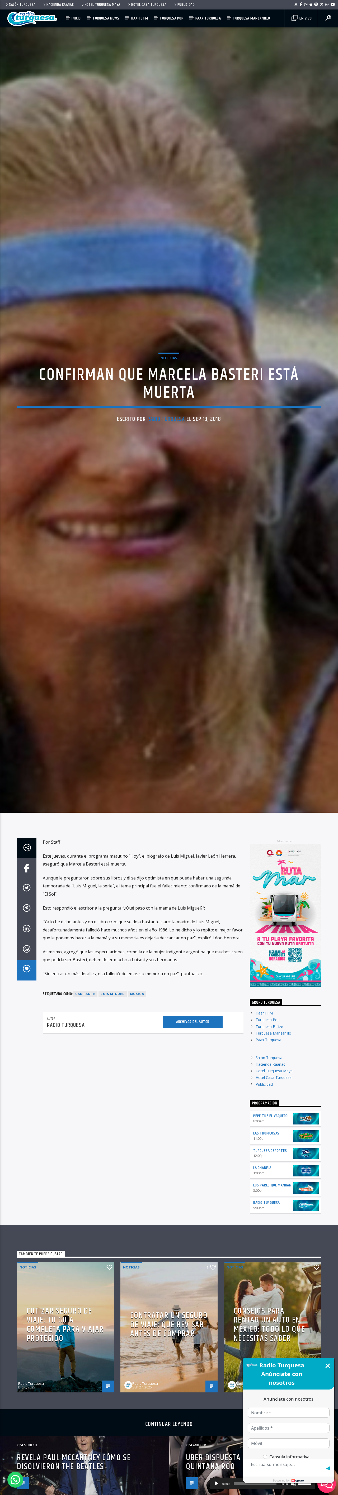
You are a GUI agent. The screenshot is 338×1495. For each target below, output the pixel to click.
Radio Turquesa (166, 443)
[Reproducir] (216, 1483)
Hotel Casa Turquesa (149, 5)
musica (137, 1046)
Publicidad (186, 5)
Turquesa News (106, 18)
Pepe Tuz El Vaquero (270, 1168)
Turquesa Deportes (270, 1203)
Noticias (169, 382)
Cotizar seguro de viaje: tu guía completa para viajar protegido (65, 1377)
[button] (15, 1480)
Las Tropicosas (266, 1185)
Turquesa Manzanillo (251, 18)
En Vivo (305, 18)
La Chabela (262, 1220)
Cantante (85, 1046)
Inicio (76, 18)
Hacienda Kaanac (60, 5)
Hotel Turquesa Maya (103, 5)
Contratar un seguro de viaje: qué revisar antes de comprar (169, 1377)
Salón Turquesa (22, 5)
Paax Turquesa (208, 18)
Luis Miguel (112, 1046)
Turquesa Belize (269, 1078)
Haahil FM (139, 18)
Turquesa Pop (172, 18)
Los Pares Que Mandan (272, 1237)
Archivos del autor (192, 1074)
